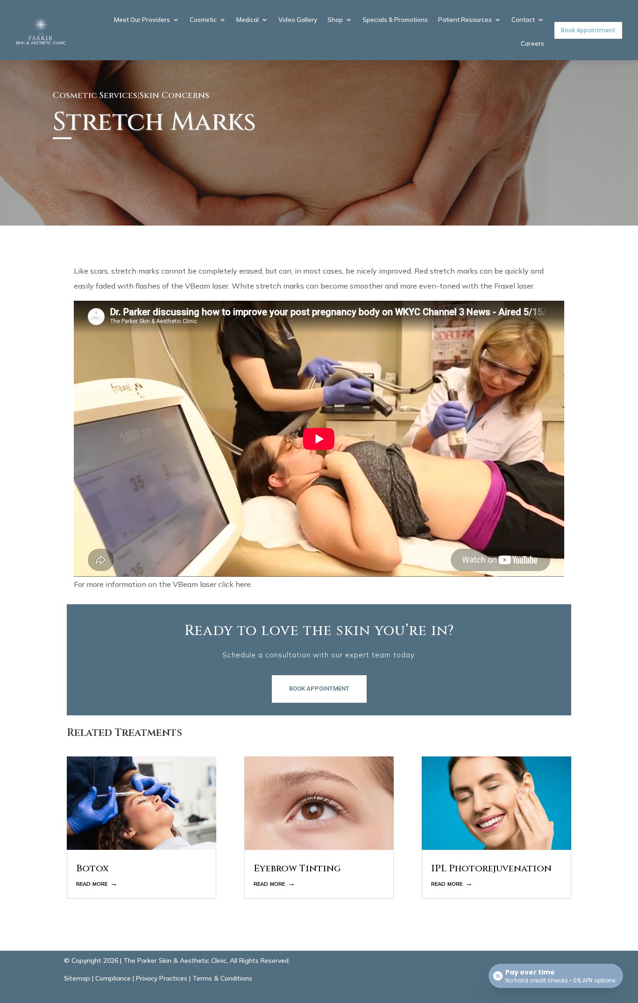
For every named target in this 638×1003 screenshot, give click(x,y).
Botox (92, 868)
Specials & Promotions (395, 20)
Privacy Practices (161, 978)
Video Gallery (297, 20)
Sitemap (77, 978)
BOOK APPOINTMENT (319, 688)
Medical (247, 20)
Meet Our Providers (142, 20)
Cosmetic (203, 20)
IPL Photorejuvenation (491, 868)
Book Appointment (588, 30)
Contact (523, 20)
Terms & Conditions (222, 978)
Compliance (113, 978)
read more (91, 883)
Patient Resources (465, 20)
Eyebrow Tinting (297, 868)
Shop (335, 20)
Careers (532, 44)
